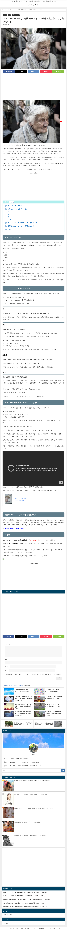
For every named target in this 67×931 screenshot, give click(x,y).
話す (9, 214)
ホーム (5, 928)
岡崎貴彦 (47, 899)
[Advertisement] (33, 87)
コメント (7, 644)
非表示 (11, 202)
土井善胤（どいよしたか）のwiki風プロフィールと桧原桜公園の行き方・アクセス (33, 808)
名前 (6, 659)
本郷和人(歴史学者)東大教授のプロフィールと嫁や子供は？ (28, 822)
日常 (9, 14)
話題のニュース (16, 14)
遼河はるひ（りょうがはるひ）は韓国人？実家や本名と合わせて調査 (30, 794)
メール (7, 666)
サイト (7, 670)
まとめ (8, 229)
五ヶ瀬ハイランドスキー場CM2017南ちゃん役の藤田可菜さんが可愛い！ (21, 892)
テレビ (5, 14)
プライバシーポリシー (32, 928)
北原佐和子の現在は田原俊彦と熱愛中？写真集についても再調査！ (30, 835)
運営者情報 (41, 928)
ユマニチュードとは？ (13, 205)
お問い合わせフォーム (20, 928)
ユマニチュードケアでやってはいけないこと (21, 222)
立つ (9, 219)
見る (9, 211)
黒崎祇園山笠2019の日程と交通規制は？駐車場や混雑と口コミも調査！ (21, 906)
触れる (10, 216)
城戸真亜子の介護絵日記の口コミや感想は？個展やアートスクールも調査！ (32, 780)
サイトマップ (11, 928)
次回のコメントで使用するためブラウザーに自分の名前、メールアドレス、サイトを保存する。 (34, 674)
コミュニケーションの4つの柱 (16, 209)
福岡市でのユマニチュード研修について (19, 226)
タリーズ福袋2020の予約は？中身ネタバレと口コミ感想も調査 (19, 903)
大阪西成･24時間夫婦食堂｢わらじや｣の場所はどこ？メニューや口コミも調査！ (23, 899)
